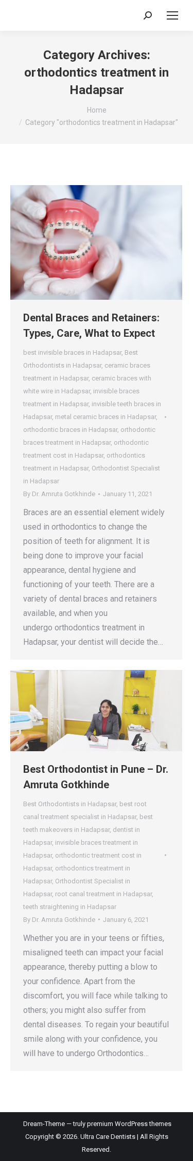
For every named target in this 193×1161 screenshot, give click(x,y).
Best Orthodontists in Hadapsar (69, 804)
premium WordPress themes (129, 1124)
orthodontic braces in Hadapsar (70, 429)
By (59, 494)
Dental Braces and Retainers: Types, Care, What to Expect (91, 325)
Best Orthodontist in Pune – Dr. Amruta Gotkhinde (95, 777)
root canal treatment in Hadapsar (103, 894)
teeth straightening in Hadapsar (69, 907)
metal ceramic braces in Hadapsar (105, 417)
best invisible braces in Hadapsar (72, 352)
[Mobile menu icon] (172, 15)
